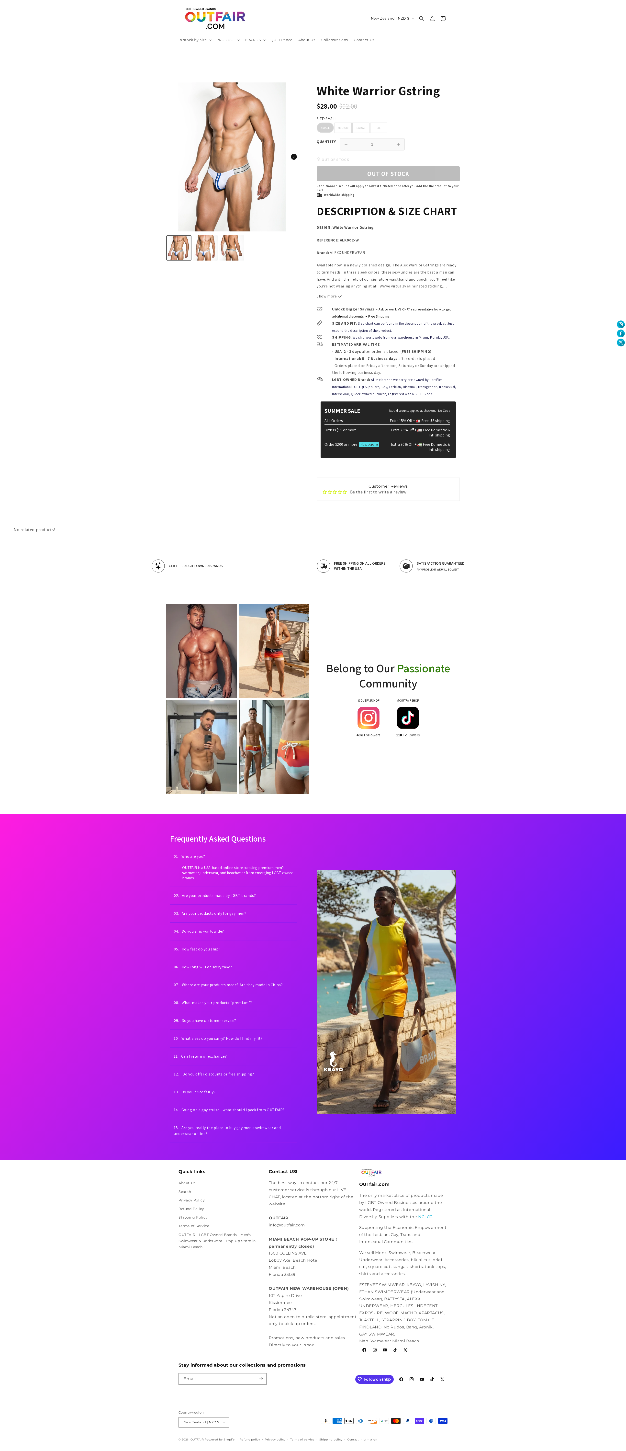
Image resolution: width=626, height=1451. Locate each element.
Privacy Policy (192, 1200)
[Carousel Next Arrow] (294, 157)
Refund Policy (191, 1209)
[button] (194, 40)
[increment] (398, 144)
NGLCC (425, 1216)
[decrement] (346, 144)
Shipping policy (331, 1439)
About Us (187, 1183)
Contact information (362, 1439)
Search (185, 1191)
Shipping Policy (193, 1217)
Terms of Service (194, 1226)
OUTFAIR (197, 1439)
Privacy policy (275, 1439)
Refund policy (250, 1439)
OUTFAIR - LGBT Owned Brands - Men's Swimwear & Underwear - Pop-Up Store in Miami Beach (217, 1240)
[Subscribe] (261, 1378)
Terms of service (302, 1439)
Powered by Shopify (220, 1439)
